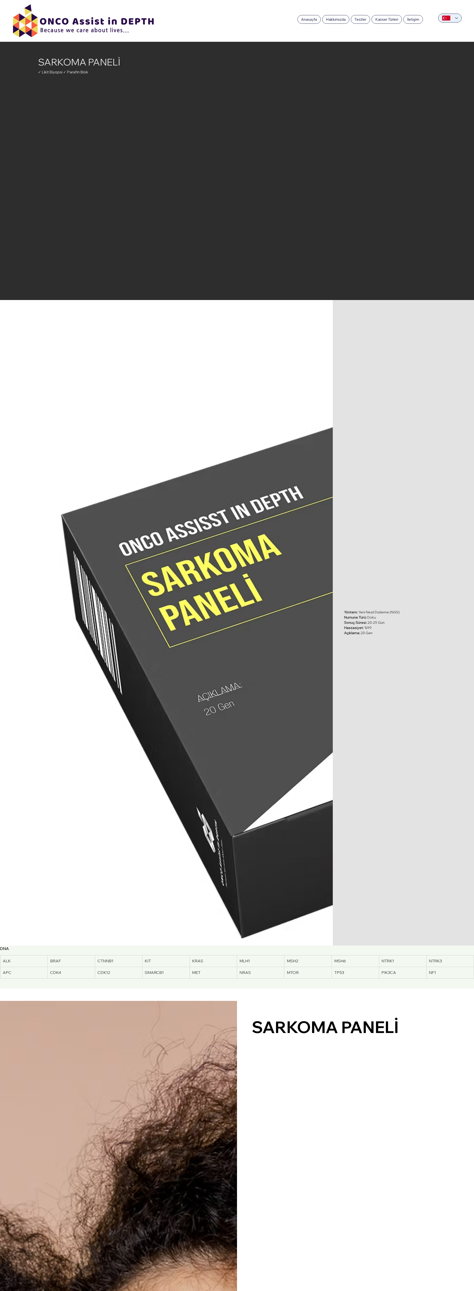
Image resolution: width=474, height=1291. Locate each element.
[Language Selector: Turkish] (450, 18)
